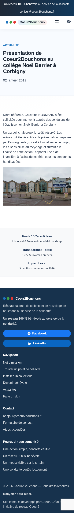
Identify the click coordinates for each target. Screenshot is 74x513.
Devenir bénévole (15, 382)
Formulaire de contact (17, 422)
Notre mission (12, 362)
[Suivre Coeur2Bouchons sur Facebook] (69, 22)
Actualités (9, 389)
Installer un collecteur (17, 376)
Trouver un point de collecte (21, 369)
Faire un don (11, 396)
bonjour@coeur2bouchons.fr (37, 11)
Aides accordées (14, 429)
